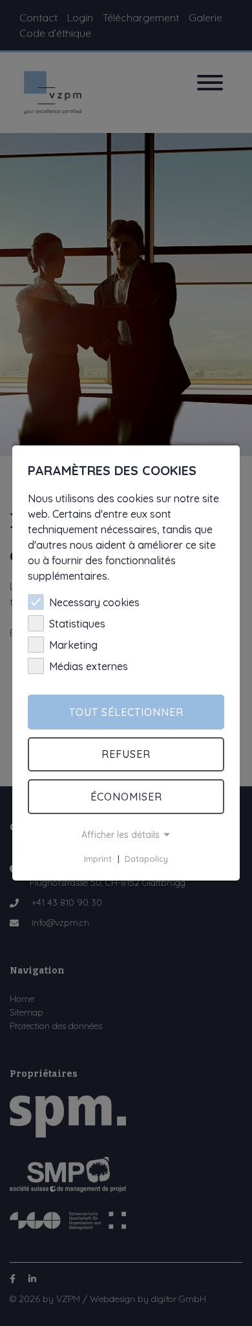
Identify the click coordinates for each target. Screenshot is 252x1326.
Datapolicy (146, 858)
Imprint (98, 858)
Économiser (126, 796)
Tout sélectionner (126, 712)
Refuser (126, 754)
